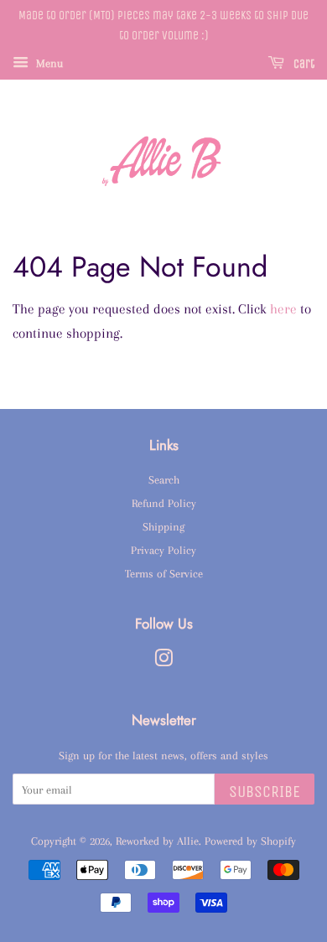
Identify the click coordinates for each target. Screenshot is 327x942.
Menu (48, 62)
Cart (302, 64)
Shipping (163, 526)
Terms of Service (164, 573)
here (283, 309)
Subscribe (264, 791)
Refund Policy (164, 503)
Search (163, 479)
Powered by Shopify (250, 840)
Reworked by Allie (157, 840)
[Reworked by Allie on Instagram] (163, 661)
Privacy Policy (163, 549)
